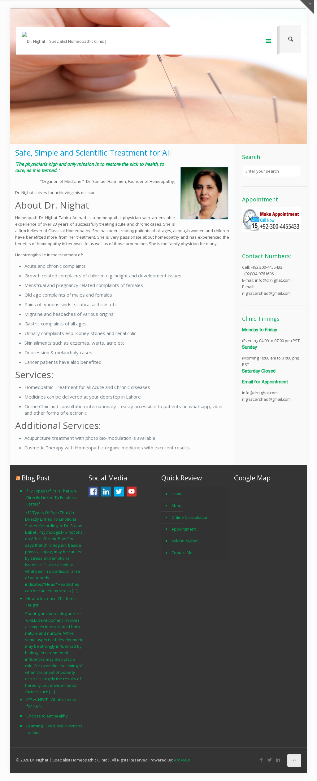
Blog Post (36, 478)
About (177, 505)
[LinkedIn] (298, 17)
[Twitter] (289, 17)
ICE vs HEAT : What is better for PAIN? (51, 703)
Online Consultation (190, 517)
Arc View (182, 760)
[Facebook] (281, 17)
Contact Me (182, 552)
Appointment (184, 529)
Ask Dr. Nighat (185, 541)
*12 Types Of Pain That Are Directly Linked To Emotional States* (52, 497)
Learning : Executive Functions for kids (54, 729)
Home (177, 493)
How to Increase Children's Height (51, 602)
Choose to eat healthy (47, 716)
